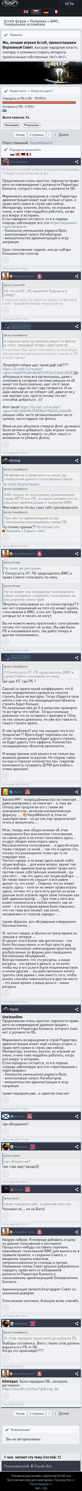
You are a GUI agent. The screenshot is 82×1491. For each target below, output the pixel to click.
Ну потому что (48, 526)
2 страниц (37, 134)
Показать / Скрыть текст (26, 530)
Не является (14, 475)
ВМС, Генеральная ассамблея (31, 23)
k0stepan (21, 1147)
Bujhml (19, 1116)
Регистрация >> (41, 1484)
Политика (38, 21)
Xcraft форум (15, 21)
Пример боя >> (64, 1480)
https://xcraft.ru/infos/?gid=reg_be (30, 1388)
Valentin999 (20, 326)
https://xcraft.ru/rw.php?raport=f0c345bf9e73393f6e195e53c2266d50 (36, 408)
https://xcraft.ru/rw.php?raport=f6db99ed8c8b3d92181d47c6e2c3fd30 (37, 370)
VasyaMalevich (41, 142)
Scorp (18, 1189)
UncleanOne (19, 162)
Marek (18, 792)
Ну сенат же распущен (20, 483)
